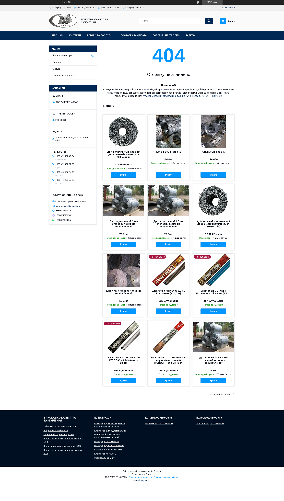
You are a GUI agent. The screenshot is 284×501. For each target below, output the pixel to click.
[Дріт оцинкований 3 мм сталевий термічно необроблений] (124, 200)
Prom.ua (157, 471)
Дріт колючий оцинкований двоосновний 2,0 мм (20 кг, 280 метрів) (213, 224)
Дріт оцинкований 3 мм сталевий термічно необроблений (123, 224)
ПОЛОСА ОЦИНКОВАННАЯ (210, 423)
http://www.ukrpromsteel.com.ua (70, 201)
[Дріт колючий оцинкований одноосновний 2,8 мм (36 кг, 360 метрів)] (124, 131)
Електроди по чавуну (105, 454)
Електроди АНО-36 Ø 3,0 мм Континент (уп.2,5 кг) (168, 292)
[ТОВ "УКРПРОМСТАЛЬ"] (63, 26)
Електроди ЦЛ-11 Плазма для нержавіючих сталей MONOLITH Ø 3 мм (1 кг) (168, 360)
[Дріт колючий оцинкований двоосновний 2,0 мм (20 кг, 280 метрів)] (213, 200)
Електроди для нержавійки (108, 449)
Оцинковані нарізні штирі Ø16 (59, 434)
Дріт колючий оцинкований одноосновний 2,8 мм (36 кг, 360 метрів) (124, 154)
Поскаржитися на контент (141, 477)
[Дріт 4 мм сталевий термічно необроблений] (124, 270)
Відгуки (191, 35)
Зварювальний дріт (104, 458)
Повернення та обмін (166, 35)
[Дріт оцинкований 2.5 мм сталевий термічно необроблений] (168, 200)
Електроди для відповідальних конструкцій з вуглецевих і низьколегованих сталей (110, 434)
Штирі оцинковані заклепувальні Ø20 (62, 446)
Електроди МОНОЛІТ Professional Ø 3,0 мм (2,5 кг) (213, 292)
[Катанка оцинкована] (168, 131)
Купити (123, 175)
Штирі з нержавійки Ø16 (56, 430)
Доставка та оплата (133, 35)
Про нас (57, 35)
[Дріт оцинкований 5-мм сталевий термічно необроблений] (213, 336)
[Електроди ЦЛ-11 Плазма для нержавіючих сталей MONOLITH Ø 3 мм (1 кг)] (168, 336)
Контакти (75, 35)
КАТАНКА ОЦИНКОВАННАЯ (159, 423)
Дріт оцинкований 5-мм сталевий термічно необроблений (213, 360)
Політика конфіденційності (166, 477)
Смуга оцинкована (213, 151)
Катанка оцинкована (168, 151)
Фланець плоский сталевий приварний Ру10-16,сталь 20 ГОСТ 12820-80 (182, 96)
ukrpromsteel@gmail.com (68, 206)
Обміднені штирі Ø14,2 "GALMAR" (61, 426)
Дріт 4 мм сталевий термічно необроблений (123, 292)
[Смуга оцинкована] (213, 131)
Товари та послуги (99, 35)
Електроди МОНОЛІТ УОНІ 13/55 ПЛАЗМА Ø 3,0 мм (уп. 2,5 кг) (123, 360)
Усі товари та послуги (221, 394)
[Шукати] (209, 21)
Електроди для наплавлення (109, 445)
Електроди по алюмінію (106, 441)
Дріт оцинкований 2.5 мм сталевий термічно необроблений (168, 224)
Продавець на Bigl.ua (142, 474)
